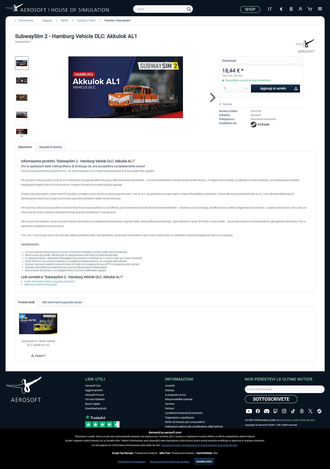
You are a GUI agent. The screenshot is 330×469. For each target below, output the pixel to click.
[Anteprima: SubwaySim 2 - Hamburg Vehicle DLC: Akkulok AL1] (21, 63)
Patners (169, 408)
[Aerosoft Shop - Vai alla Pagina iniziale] (57, 8)
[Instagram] (284, 411)
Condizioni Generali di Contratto (184, 413)
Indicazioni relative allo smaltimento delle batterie (194, 426)
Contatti (170, 385)
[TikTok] (293, 411)
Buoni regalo (92, 403)
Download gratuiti (95, 408)
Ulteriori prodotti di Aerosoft (40, 284)
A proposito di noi (175, 394)
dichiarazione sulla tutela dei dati (295, 420)
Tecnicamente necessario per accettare (170, 461)
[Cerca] (189, 9)
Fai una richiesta (95, 399)
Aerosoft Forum (94, 394)
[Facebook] (258, 411)
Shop (250, 9)
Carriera (170, 403)
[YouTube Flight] (249, 411)
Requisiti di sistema (50, 147)
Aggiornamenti (94, 390)
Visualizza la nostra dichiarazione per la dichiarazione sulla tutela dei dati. (199, 445)
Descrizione (25, 147)
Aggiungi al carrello (273, 88)
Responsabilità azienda (178, 399)
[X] (310, 411)
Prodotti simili (26, 302)
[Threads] (302, 411)
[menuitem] (163, 9)
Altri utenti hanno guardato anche (62, 302)
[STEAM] (319, 411)
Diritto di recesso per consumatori (185, 421)
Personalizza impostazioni (131, 461)
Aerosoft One (93, 385)
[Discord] (266, 411)
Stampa (169, 390)
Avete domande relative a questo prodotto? (49, 281)
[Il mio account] (300, 8)
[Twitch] (275, 411)
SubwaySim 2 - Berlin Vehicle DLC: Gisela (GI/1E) (38, 343)
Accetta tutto (204, 461)
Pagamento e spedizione (179, 417)
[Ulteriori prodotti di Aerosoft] (305, 46)
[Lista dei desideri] (291, 8)
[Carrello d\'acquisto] (310, 8)
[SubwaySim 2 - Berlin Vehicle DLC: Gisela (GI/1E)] (38, 323)
